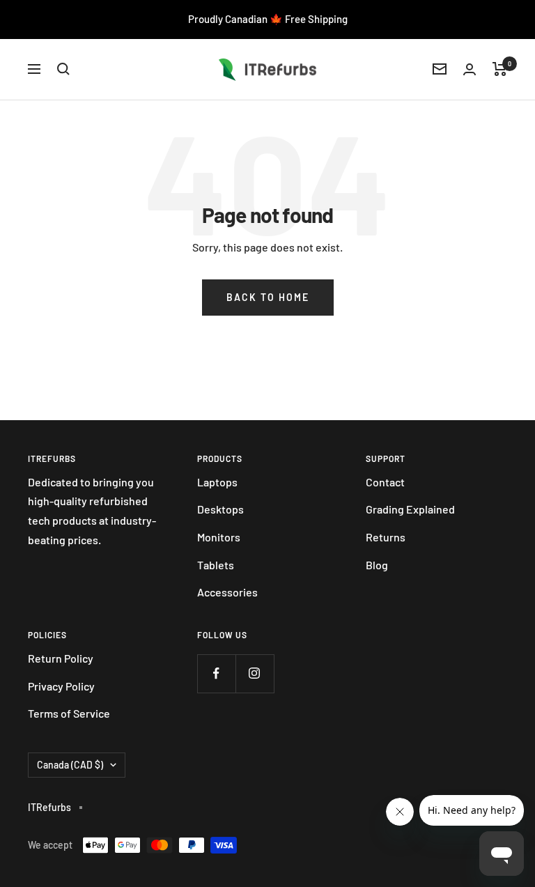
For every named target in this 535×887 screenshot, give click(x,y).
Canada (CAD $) (70, 765)
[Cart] (500, 69)
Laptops (217, 481)
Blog (377, 564)
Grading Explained (410, 509)
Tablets (215, 564)
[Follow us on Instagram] (254, 673)
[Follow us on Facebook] (216, 673)
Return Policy (60, 658)
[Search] (63, 69)
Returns (385, 536)
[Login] (469, 69)
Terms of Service (69, 713)
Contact (385, 481)
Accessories (227, 592)
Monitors (218, 536)
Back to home (267, 297)
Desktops (220, 509)
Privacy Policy (61, 686)
